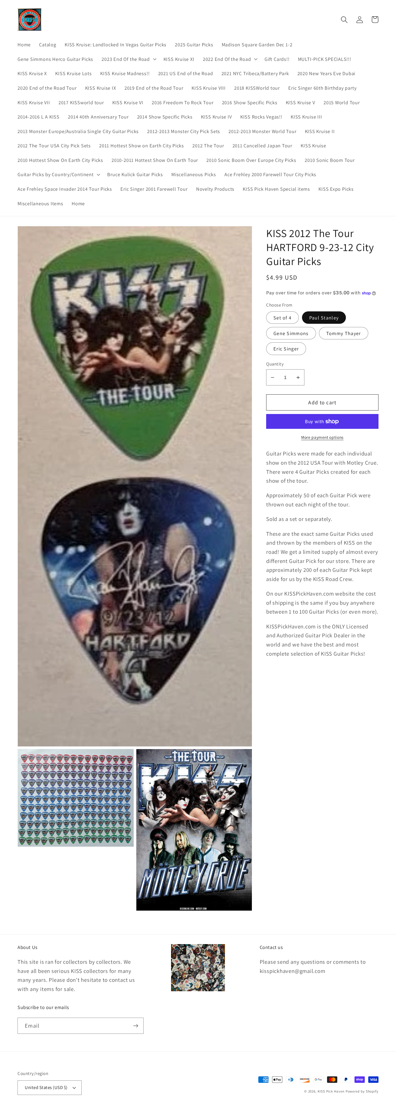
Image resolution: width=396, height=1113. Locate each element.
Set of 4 (282, 317)
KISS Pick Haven (331, 1091)
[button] (128, 59)
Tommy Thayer (343, 333)
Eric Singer (286, 348)
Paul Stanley (324, 317)
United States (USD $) (46, 1087)
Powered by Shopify (362, 1091)
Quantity (275, 364)
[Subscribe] (135, 1026)
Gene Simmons (291, 333)
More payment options (322, 437)
